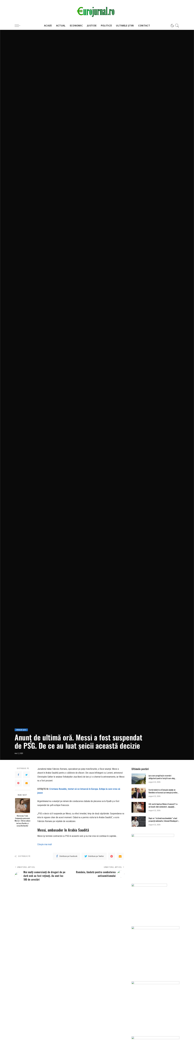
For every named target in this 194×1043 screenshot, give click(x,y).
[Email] (26, 783)
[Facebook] (18, 774)
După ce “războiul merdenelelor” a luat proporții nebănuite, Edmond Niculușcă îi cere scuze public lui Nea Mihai (163, 821)
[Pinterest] (18, 783)
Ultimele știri (21, 730)
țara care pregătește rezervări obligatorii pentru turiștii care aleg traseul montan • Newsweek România (162, 778)
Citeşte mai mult (44, 844)
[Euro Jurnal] (97, 10)
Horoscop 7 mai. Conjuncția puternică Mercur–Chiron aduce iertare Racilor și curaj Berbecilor (22, 820)
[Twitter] (26, 774)
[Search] (177, 25)
